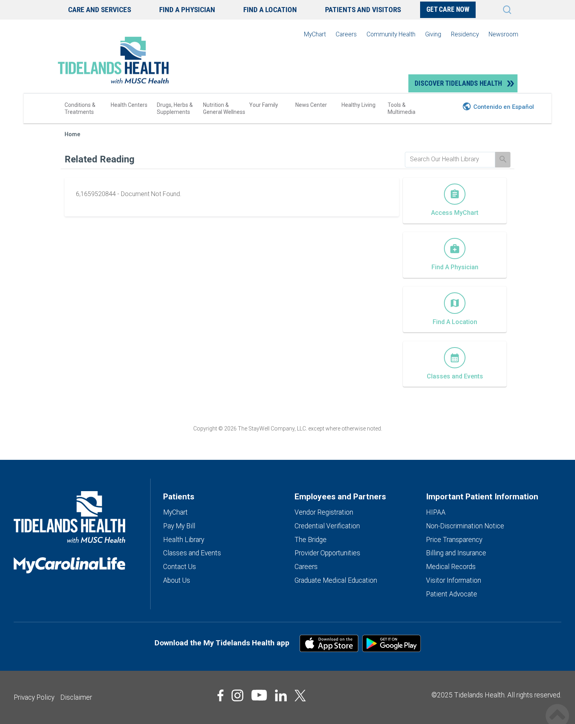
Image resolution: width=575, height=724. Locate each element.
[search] (450, 159)
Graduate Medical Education (336, 580)
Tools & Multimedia (401, 108)
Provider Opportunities (327, 553)
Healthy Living (358, 105)
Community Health (391, 34)
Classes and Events (192, 553)
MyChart (315, 34)
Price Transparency (454, 540)
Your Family (263, 105)
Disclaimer (76, 697)
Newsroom (503, 34)
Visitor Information (453, 580)
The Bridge (311, 540)
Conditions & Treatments (80, 108)
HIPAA (436, 512)
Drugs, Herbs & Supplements (175, 108)
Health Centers (129, 105)
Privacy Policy (34, 697)
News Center (311, 105)
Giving (433, 34)
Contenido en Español (503, 106)
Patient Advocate (451, 594)
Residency (465, 34)
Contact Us (179, 567)
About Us (176, 580)
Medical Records (451, 567)
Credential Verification (327, 526)
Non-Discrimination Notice (465, 526)
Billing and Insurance (456, 553)
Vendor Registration (324, 512)
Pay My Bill (179, 526)
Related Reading (100, 159)
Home (72, 134)
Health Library (183, 540)
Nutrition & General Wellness (224, 108)
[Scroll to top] (557, 707)
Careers (346, 34)
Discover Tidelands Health (458, 83)
